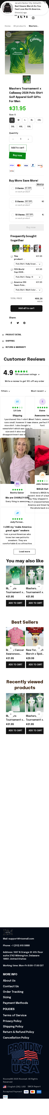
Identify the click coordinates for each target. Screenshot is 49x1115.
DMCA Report (34, 1087)
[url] (18, 939)
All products (19, 26)
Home (7, 26)
